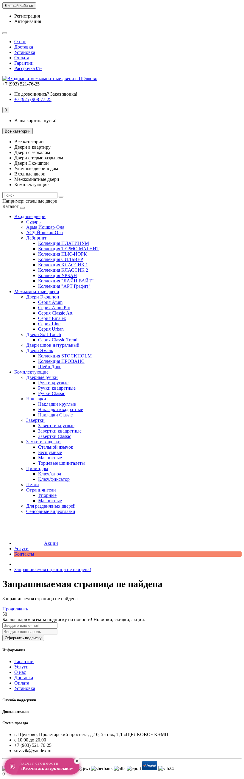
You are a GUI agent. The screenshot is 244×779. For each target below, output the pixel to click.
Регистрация (27, 15)
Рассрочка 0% (28, 68)
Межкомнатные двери (36, 291)
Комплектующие (31, 371)
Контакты (24, 553)
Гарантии (24, 63)
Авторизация (27, 21)
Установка (24, 52)
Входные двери (30, 216)
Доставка (23, 46)
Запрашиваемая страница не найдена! (52, 569)
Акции (51, 543)
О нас (20, 41)
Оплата (21, 57)
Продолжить (15, 608)
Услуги (21, 548)
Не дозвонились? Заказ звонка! (45, 94)
